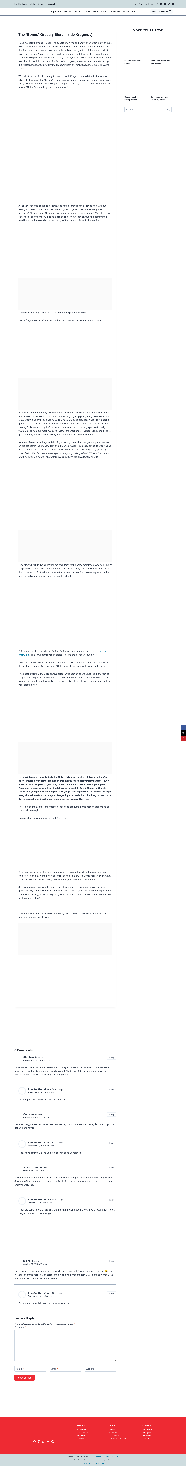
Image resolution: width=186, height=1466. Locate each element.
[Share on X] (183, 733)
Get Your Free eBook (144, 4)
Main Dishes (82, 1432)
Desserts (81, 1438)
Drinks (87, 11)
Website (90, 1368)
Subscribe (52, 4)
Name (20, 1368)
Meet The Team (20, 4)
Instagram (147, 1432)
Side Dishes (114, 11)
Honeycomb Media (98, 1456)
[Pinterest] (165, 4)
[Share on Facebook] (183, 727)
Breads (67, 11)
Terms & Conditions (118, 1438)
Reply (111, 1057)
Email (54, 1368)
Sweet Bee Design (112, 1456)
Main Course (99, 11)
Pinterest (146, 1435)
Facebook (147, 1429)
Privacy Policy (86, 1463)
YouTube (146, 1438)
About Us (95, 1463)
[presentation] (134, 46)
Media (32, 4)
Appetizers (55, 11)
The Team (114, 1435)
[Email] (173, 4)
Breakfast (81, 1429)
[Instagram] (161, 4)
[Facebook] (157, 4)
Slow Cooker (129, 11)
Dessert (77, 11)
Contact (41, 4)
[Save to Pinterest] (183, 738)
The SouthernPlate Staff (43, 1089)
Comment (20, 1327)
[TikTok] (169, 4)
